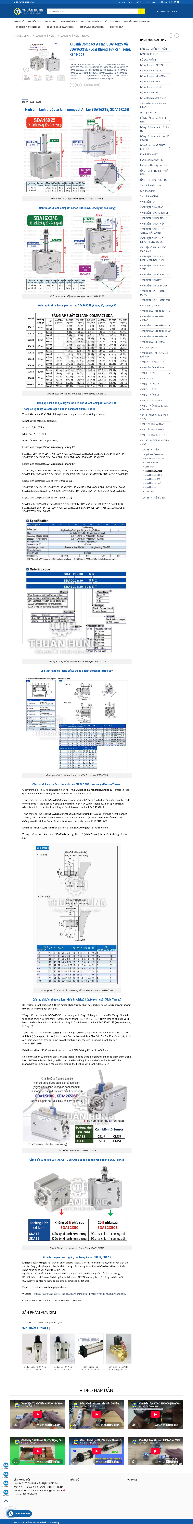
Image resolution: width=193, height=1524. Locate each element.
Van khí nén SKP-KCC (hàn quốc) (154, 416)
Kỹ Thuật (6, 1496)
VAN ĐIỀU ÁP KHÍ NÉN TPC (154, 336)
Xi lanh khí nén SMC (152, 483)
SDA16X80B (94, 78)
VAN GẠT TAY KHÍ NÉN (152, 362)
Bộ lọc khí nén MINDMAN (153, 76)
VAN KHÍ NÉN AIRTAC (151, 400)
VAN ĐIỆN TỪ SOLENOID (153, 285)
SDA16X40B (94, 70)
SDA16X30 (104, 67)
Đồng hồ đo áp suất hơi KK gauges (154, 138)
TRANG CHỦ (19, 21)
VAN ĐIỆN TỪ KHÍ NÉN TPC (155, 274)
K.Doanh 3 (5, 1487)
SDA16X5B (113, 73)
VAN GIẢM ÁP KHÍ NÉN (152, 367)
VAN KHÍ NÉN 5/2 (149, 389)
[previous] (26, 56)
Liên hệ (139, 2)
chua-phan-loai (148, 112)
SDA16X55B (103, 73)
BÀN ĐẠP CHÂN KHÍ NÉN (153, 48)
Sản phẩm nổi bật (149, 196)
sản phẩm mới (147, 190)
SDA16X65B (94, 75)
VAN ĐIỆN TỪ (33, 21)
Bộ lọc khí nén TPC (150, 92)
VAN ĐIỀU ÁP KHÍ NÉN (90, 21)
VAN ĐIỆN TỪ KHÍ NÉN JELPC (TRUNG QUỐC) (152, 240)
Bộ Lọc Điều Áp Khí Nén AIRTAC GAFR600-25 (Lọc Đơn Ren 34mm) (35, 1369)
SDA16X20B (74, 67)
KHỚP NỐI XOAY (116, 27)
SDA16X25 (84, 67)
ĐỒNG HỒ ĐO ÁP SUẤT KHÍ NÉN (60, 27)
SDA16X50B (83, 73)
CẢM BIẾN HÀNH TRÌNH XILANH (137, 21)
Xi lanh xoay (148, 491)
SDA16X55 (93, 73)
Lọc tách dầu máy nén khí (153, 165)
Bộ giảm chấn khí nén (153, 454)
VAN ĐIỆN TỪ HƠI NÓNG (153, 218)
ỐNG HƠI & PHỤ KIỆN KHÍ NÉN (28, 27)
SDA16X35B (74, 70)
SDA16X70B (114, 75)
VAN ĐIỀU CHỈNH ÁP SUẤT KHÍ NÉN (154, 354)
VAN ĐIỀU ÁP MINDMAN (153, 342)
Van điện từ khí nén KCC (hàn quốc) (153, 249)
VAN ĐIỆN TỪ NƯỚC (151, 280)
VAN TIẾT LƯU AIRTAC (152, 424)
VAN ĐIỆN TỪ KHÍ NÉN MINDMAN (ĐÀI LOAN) (152, 258)
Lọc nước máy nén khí (151, 159)
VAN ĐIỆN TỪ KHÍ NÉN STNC (152, 267)
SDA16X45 (104, 70)
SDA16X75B (74, 78)
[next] (60, 56)
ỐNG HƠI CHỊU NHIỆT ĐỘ (154, 179)
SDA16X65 (84, 75)
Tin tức (130, 2)
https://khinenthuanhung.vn (47, 1294)
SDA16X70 (104, 75)
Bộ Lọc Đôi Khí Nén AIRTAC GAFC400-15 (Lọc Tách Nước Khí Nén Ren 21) (63, 1371)
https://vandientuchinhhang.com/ (108, 1293)
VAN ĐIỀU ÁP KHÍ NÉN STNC (155, 331)
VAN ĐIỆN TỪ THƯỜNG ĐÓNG (152, 292)
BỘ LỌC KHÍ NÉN (112, 21)
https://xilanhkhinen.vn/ (75, 1293)
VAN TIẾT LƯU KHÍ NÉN (153, 435)
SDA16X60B (74, 75)
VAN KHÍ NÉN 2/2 (149, 378)
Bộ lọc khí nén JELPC (151, 70)
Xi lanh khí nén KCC (151, 479)
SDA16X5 (123, 70)
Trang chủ (21, 35)
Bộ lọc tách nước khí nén (153, 98)
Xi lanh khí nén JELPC (152, 475)
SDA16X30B (114, 67)
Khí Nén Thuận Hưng (49, 1522)
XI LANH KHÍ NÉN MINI (152, 497)
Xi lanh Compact (150, 462)
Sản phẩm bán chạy (150, 185)
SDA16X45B (114, 70)
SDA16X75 (124, 75)
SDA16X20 (121, 64)
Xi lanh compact (106, 78)
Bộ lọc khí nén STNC (151, 87)
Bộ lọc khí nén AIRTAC (152, 65)
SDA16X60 (123, 73)
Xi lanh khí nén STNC (152, 487)
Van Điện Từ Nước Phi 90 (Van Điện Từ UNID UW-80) (119, 1369)
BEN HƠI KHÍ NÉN (150, 54)
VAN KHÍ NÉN (50, 21)
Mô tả (25, 102)
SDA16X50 (74, 73)
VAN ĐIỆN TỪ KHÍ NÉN (152, 223)
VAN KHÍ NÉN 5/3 (149, 394)
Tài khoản (163, 2)
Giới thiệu (121, 2)
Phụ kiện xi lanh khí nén (153, 458)
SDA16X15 (101, 64)
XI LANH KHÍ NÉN (68, 21)
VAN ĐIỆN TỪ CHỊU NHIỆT (154, 212)
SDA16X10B (91, 64)
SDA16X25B (94, 67)
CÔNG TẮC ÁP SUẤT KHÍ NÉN (92, 27)
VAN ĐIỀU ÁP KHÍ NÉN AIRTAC (152, 318)
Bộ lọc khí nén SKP (150, 81)
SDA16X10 (81, 64)
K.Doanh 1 (5, 1469)
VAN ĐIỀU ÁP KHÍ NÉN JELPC (155, 325)
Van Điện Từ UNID (150, 305)
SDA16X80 (84, 78)
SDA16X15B (111, 64)
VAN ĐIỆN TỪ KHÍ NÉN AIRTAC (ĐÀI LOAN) (152, 230)
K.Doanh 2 (5, 1478)
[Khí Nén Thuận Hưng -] (28, 11)
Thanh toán (150, 2)
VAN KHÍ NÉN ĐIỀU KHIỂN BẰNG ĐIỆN (154, 407)
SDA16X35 (124, 67)
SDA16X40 (84, 70)
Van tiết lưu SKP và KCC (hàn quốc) (155, 442)
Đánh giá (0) (35, 102)
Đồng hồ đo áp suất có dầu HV (154, 129)
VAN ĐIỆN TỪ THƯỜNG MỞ (155, 300)
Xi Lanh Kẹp (148, 466)
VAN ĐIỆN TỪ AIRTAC (151, 207)
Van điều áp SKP (148, 347)
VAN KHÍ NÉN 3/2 (149, 384)
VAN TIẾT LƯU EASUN (152, 429)
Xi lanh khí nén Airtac (73, 35)
